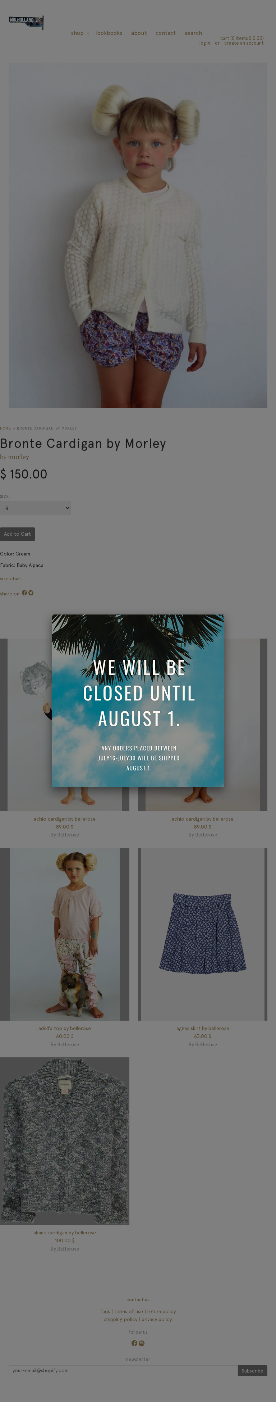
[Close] (224, 614)
